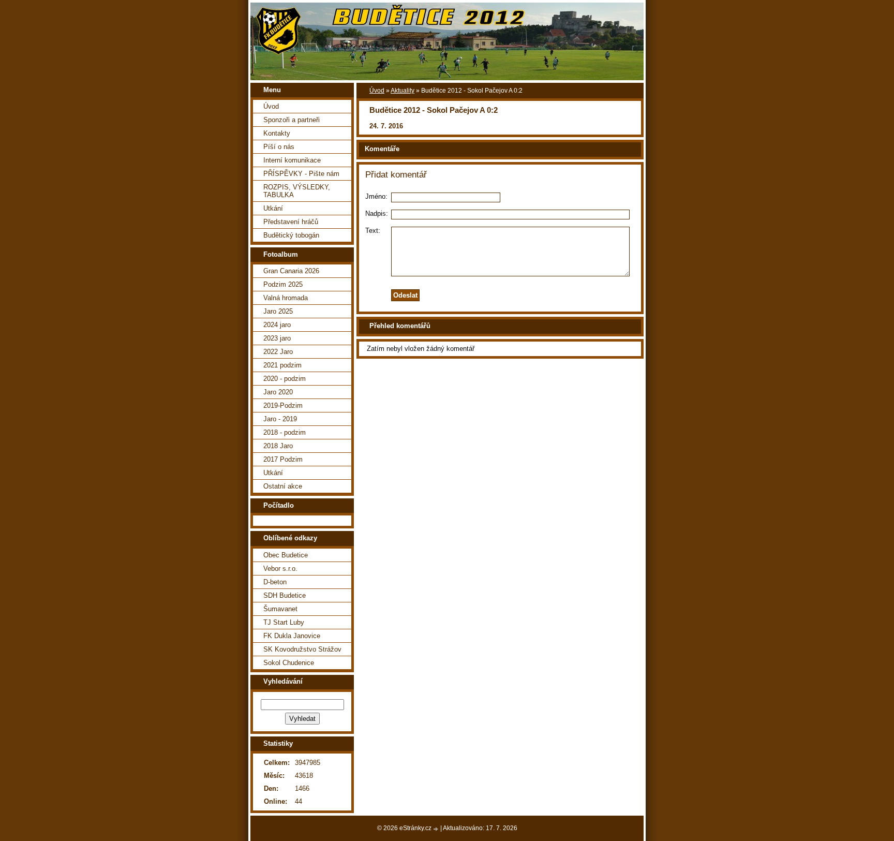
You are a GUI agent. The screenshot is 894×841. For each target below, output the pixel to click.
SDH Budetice (284, 595)
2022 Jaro (278, 352)
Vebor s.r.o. (280, 568)
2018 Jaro (278, 446)
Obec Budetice (285, 555)
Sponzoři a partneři (291, 120)
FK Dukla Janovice (291, 636)
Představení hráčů (290, 222)
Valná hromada (285, 298)
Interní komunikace (292, 160)
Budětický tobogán (291, 235)
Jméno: (376, 196)
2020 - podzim (284, 378)
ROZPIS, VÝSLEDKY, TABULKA (296, 191)
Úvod (376, 90)
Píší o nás (278, 147)
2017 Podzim (283, 459)
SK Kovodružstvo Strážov (302, 649)
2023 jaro (277, 338)
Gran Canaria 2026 (291, 271)
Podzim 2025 (283, 284)
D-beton (275, 582)
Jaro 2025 (278, 311)
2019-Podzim (283, 405)
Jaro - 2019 (280, 419)
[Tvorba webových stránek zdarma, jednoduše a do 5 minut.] (436, 829)
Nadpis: (376, 213)
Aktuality (402, 90)
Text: (372, 230)
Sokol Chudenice (288, 663)
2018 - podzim (284, 432)
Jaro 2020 (278, 392)
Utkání (273, 208)
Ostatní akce (282, 486)
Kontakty (276, 133)
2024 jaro (277, 325)
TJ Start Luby (283, 622)
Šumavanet (280, 609)
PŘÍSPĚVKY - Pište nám (301, 174)
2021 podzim (282, 365)
